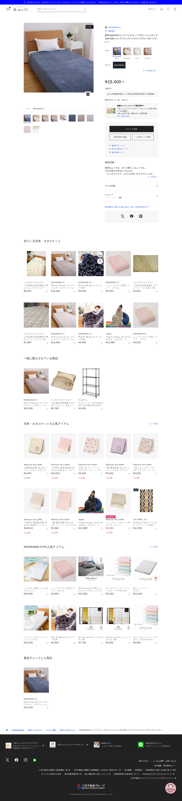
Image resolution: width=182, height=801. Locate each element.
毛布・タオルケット (67, 730)
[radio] (117, 53)
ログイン (152, 9)
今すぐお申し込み (123, 116)
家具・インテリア (35, 730)
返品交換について (118, 152)
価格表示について (118, 145)
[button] (59, 64)
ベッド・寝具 (51, 730)
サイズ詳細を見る (149, 70)
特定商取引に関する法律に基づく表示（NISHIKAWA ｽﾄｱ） (127, 207)
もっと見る (151, 177)
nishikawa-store (18, 730)
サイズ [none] (107, 65)
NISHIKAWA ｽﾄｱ (114, 27)
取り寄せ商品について (120, 149)
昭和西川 (111, 31)
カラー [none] (107, 51)
